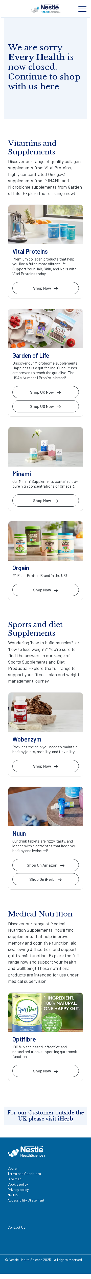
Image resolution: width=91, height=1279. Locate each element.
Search (13, 1168)
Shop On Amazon (42, 865)
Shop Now (42, 288)
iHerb (65, 1119)
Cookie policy (18, 1184)
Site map (14, 1179)
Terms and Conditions (24, 1173)
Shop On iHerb (42, 879)
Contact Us (16, 1227)
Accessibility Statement (26, 1200)
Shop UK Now (42, 392)
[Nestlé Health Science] (45, 9)
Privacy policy (18, 1189)
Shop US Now (42, 406)
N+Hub (13, 1195)
